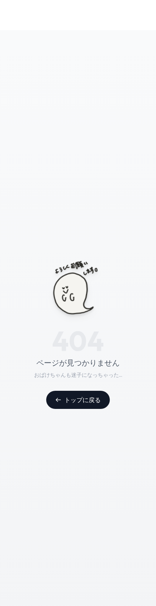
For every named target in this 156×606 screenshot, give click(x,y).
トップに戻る (82, 400)
